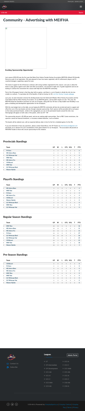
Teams (81, 12)
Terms (69, 407)
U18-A (66, 386)
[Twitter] (12, 404)
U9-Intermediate (51, 365)
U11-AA (48, 372)
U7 (47, 361)
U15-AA (67, 372)
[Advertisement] (42, 305)
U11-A (48, 375)
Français (71, 1)
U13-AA (48, 386)
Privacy (75, 407)
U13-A (66, 361)
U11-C (48, 379)
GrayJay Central (65, 404)
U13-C (66, 365)
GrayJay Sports (9, 1)
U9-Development (52, 368)
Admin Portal (72, 355)
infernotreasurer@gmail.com (69, 126)
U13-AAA (49, 383)
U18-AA (4, 12)
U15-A (66, 375)
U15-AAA (67, 368)
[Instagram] (16, 404)
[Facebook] (8, 404)
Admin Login (79, 1)
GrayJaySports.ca (51, 404)
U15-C (66, 379)
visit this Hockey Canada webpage (63, 94)
